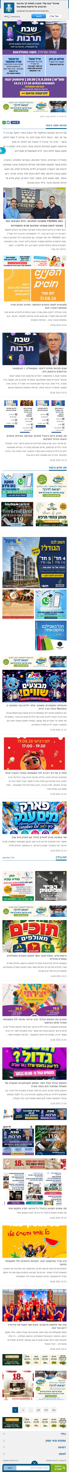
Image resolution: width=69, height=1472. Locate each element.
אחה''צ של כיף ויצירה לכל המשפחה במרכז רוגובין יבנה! (36, 773)
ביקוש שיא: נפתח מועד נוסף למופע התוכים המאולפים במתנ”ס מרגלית (37, 957)
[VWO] (7, 16)
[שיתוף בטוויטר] (8, 122)
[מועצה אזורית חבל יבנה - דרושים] (34, 261)
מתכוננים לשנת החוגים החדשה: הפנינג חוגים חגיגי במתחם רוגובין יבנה (38, 306)
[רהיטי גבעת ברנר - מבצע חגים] (34, 1164)
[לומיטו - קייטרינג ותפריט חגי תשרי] (18, 604)
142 (38, 1410)
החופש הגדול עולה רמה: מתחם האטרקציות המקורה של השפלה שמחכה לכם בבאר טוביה (36, 1084)
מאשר (39, 16)
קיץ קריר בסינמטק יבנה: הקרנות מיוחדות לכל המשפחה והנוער (36, 1262)
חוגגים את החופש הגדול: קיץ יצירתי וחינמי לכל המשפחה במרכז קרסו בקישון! (35, 1021)
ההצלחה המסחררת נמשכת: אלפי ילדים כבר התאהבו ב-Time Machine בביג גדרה (36, 707)
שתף (14, 122)
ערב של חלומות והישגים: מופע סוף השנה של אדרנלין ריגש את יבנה (37, 1326)
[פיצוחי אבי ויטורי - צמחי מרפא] (52, 514)
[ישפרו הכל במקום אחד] (51, 635)
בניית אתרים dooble (10, 1461)
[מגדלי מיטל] (34, 562)
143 (46, 1410)
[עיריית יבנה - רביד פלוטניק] (51, 886)
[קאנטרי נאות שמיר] (34, 106)
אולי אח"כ (54, 16)
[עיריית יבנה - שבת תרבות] (34, 54)
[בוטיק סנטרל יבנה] (17, 514)
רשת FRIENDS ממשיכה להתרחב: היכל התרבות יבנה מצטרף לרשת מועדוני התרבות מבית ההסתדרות (34, 223)
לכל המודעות (8, 857)
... (31, 1410)
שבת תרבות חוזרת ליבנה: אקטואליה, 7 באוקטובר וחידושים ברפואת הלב (39, 370)
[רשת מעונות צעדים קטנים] (18, 886)
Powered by (15, 16)
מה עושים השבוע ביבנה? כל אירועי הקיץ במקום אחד (37, 1208)
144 (53, 1410)
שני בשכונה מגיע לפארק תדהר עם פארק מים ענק (39, 837)
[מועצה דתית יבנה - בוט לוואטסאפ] (17, 485)
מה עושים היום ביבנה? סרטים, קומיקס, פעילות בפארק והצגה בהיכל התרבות (37, 437)
